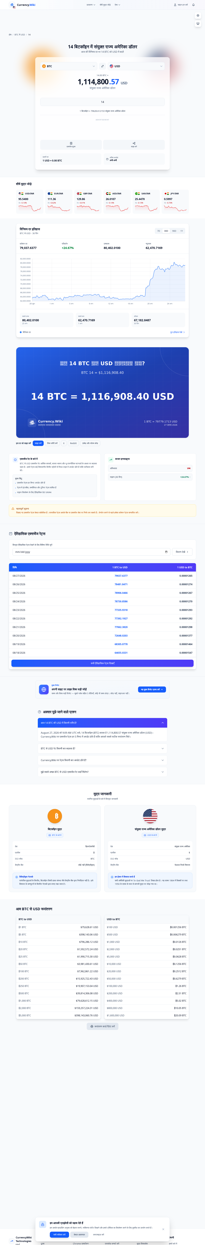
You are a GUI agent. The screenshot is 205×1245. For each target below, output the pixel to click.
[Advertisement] (102, 20)
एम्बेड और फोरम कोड (90, 443)
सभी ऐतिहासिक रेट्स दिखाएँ (102, 663)
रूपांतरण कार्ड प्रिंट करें (105, 1026)
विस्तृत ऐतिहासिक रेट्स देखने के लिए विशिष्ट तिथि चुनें (32, 544)
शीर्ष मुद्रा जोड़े (105, 4)
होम (10, 34)
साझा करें (38, 443)
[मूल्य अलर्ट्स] (193, 5)
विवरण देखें (180, 552)
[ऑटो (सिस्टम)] (197, 23)
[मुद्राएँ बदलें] (102, 66)
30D (166, 230)
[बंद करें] (163, 1229)
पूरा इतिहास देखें (176, 332)
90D (174, 230)
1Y (181, 230)
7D (158, 230)
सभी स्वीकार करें (59, 1234)
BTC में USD (20, 34)
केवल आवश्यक (79, 1234)
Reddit (73, 443)
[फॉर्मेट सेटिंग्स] (197, 15)
